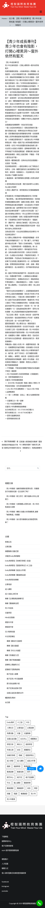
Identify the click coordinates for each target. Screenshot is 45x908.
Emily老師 (10, 722)
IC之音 (20, 722)
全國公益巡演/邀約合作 (15, 693)
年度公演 (10, 750)
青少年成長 (9, 608)
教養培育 (20, 772)
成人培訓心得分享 (11, 594)
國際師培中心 (6, 841)
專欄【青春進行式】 (12, 655)
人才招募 (5, 864)
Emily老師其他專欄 (11, 580)
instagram (5, 886)
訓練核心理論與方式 (12, 665)
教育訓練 (10, 772)
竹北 (8, 783)
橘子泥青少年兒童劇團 (15, 679)
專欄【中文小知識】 (14, 651)
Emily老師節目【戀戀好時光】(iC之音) (18, 565)
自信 (28, 788)
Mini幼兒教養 (10, 617)
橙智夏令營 (9, 627)
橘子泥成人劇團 (12, 674)
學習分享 (10, 744)
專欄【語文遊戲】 (13, 646)
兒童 (18, 733)
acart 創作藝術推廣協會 (10, 850)
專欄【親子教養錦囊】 (13, 660)
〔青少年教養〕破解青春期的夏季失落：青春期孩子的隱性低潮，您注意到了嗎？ (22, 490)
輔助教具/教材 (10, 698)
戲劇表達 (17, 766)
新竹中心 (10, 777)
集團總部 (24, 794)
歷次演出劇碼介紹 (13, 683)
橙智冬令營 (9, 622)
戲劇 (8, 766)
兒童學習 (8, 613)
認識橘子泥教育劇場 (12, 669)
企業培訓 (8, 584)
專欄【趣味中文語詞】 (15, 641)
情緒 (20, 755)
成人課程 (8, 589)
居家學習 (29, 744)
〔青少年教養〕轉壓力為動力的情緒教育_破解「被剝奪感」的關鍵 (21, 513)
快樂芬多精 (11, 755)
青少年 (33, 794)
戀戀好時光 (30, 755)
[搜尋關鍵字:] (22, 468)
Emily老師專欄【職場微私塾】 (16, 575)
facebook (5, 882)
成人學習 (10, 761)
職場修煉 (27, 783)
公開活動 (8, 547)
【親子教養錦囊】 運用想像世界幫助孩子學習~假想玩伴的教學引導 (10, 444)
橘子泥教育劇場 (7, 846)
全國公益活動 (12, 739)
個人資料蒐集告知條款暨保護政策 (14, 873)
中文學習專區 (10, 636)
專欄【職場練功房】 (12, 603)
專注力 (19, 744)
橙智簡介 (5, 859)
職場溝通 (10, 788)
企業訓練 (30, 728)
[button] (40, 768)
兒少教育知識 (10, 632)
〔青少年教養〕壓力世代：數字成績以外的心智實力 (22, 497)
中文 (27, 722)
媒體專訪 (33, 739)
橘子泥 (19, 777)
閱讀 (15, 794)
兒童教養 (27, 733)
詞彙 (8, 794)
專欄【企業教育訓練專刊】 (14, 599)
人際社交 (10, 728)
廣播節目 (27, 750)
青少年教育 (11, 799)
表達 (35, 788)
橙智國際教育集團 (29, 903)
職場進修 (20, 788)
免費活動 (10, 733)
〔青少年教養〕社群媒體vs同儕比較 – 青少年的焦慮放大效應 (22, 505)
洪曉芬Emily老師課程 (12, 556)
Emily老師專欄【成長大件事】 (16, 570)
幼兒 (18, 750)
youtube (5, 891)
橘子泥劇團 (30, 777)
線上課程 (17, 783)
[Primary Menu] (41, 11)
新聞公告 (8, 542)
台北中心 (23, 739)
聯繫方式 (5, 868)
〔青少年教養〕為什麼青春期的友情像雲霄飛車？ (21, 520)
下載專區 (5, 837)
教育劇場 (27, 766)
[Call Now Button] (39, 903)
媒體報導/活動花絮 (12, 551)
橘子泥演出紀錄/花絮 (14, 688)
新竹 (28, 772)
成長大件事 (31, 761)
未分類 (7, 702)
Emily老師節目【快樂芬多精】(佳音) (18, 561)
